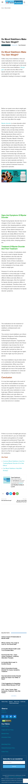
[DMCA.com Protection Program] (6, 721)
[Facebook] (7, 493)
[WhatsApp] (17, 493)
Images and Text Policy (7, 730)
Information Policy (6, 737)
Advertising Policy (6, 744)
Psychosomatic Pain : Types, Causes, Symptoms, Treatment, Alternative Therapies (10, 656)
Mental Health (7, 8)
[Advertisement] (14, 23)
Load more (13, 695)
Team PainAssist (22, 45)
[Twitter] (10, 493)
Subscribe (14, 766)
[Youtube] (14, 716)
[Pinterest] (14, 493)
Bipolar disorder (6, 123)
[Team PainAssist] (6, 482)
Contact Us (3, 712)
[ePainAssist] (14, 2)
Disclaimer (16, 776)
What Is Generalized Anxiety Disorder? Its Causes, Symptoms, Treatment (10, 670)
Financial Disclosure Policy (8, 748)
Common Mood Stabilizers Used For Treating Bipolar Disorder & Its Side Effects (13, 463)
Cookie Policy (4, 751)
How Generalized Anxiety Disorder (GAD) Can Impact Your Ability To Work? (11, 677)
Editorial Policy (5, 733)
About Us (3, 710)
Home (2, 8)
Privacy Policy (5, 726)
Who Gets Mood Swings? (6, 500)
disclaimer (21, 483)
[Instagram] (6, 716)
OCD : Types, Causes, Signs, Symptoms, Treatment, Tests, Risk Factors (10, 691)
